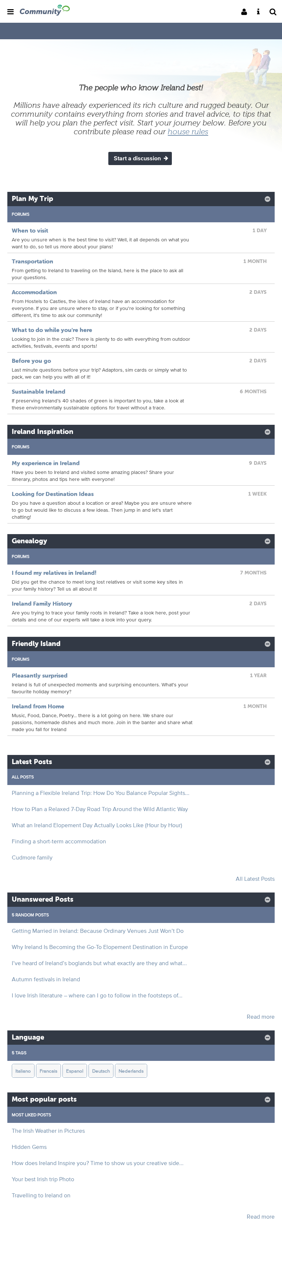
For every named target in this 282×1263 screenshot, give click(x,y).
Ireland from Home (38, 706)
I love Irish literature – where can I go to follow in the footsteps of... (97, 995)
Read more (261, 1016)
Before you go (31, 360)
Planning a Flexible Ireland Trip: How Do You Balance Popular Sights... (100, 793)
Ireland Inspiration (42, 431)
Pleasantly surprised (40, 675)
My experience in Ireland (46, 463)
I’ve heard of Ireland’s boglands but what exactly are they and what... (99, 963)
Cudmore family (32, 857)
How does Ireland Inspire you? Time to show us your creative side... (98, 1163)
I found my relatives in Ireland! (54, 572)
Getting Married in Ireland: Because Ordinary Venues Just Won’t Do (98, 931)
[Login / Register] (246, 12)
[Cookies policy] (260, 12)
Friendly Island (36, 643)
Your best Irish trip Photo (43, 1179)
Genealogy (29, 541)
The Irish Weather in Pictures (48, 1131)
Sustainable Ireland (38, 391)
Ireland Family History (42, 603)
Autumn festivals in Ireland (46, 979)
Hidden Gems (29, 1147)
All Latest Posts (255, 879)
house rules (188, 131)
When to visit (30, 230)
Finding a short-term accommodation (59, 841)
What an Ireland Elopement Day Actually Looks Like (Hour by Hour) (97, 825)
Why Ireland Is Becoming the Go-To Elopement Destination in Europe (100, 947)
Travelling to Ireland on (41, 1195)
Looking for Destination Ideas (53, 493)
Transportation (32, 261)
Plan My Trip (32, 198)
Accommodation (34, 292)
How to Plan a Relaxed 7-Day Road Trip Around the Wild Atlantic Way (100, 809)
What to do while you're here (52, 329)
